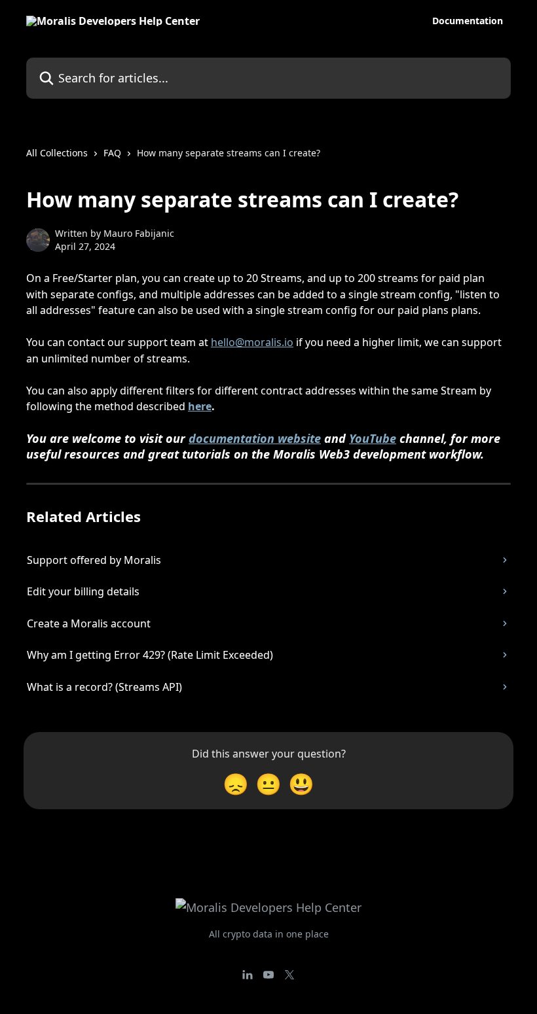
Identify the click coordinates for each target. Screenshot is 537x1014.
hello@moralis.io (252, 342)
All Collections (57, 153)
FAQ (112, 153)
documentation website (255, 438)
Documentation (467, 21)
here (200, 406)
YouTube (372, 438)
